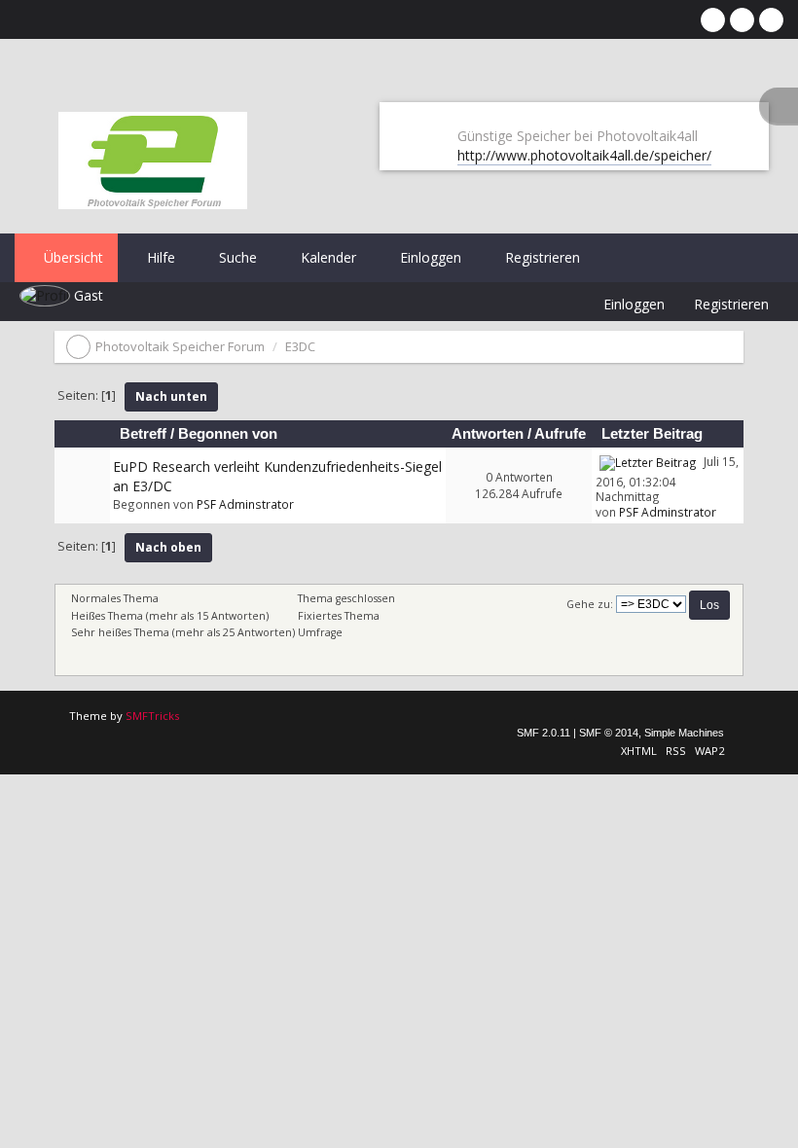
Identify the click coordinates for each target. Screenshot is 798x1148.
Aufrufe (560, 434)
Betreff (143, 434)
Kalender (326, 257)
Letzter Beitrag (654, 434)
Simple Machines (684, 732)
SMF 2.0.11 (543, 732)
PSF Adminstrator (245, 504)
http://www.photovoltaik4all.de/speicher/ (584, 155)
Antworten (488, 434)
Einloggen (428, 257)
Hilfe (159, 257)
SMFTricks (152, 715)
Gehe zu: (589, 604)
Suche (236, 257)
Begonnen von (227, 434)
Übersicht (71, 257)
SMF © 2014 (608, 732)
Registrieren (540, 257)
